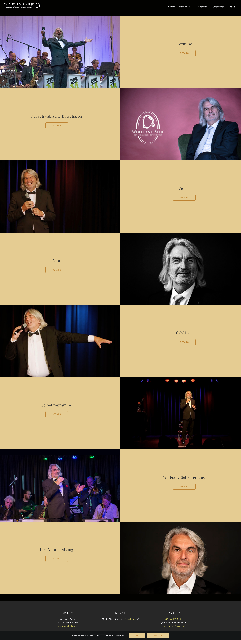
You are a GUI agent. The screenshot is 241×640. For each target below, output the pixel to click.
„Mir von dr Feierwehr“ (174, 626)
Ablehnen (158, 635)
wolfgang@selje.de (67, 626)
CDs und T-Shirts (173, 619)
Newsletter (130, 619)
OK (137, 635)
